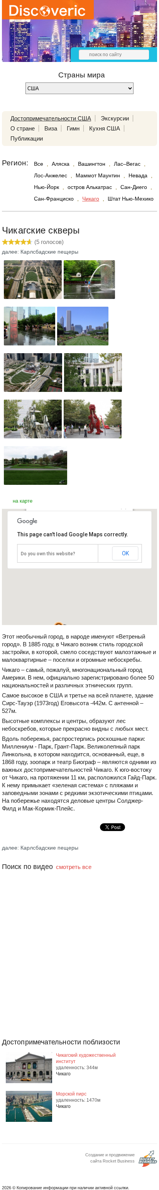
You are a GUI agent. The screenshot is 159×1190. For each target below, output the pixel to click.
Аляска (60, 164)
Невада (138, 175)
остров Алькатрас (90, 187)
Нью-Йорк (46, 187)
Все (38, 164)
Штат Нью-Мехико (131, 199)
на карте (22, 501)
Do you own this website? (48, 553)
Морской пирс (71, 1094)
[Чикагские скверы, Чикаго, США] (33, 297)
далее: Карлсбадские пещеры (40, 252)
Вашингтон (91, 164)
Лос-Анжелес (50, 175)
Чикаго (90, 199)
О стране (22, 128)
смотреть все (73, 867)
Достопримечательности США (50, 118)
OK (125, 553)
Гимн (73, 128)
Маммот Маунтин (98, 175)
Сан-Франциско (54, 199)
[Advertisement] (79, 969)
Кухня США (104, 128)
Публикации (26, 138)
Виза (50, 128)
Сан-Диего (133, 187)
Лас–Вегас (127, 164)
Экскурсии (115, 118)
